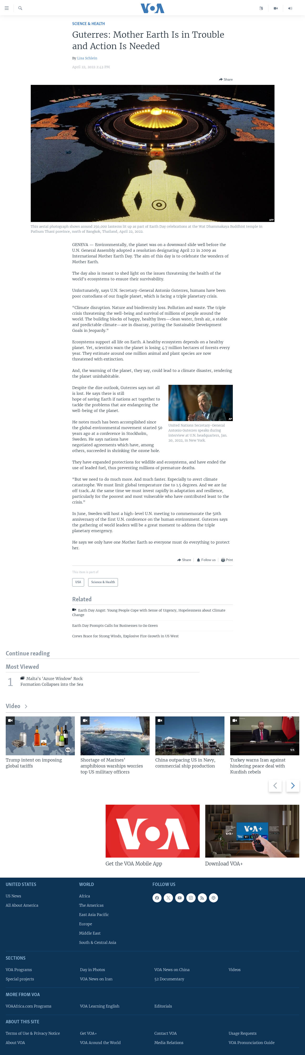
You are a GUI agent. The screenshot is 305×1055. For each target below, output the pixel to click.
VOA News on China (172, 970)
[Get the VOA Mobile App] (153, 831)
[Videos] (276, 8)
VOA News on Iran (96, 979)
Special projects (20, 979)
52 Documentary (169, 979)
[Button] (226, 79)
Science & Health (88, 24)
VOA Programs (19, 970)
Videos (235, 970)
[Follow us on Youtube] (179, 897)
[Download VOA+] (252, 831)
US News (13, 896)
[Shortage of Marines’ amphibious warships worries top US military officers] (115, 735)
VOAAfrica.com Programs (28, 1006)
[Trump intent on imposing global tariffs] (40, 735)
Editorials (163, 1006)
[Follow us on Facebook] (157, 897)
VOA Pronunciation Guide (251, 1042)
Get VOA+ (88, 1033)
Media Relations (168, 1042)
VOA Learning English (99, 1006)
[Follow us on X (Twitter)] (168, 897)
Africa (84, 896)
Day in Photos (92, 970)
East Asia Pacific (94, 914)
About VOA (15, 1042)
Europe (85, 924)
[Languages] (261, 8)
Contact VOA (165, 1033)
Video (13, 706)
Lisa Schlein (87, 58)
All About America (22, 905)
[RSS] (202, 897)
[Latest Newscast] (290, 8)
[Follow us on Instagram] (190, 897)
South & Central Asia (97, 943)
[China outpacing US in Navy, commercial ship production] (189, 735)
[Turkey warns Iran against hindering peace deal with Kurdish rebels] (264, 735)
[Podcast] (213, 897)
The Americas (91, 905)
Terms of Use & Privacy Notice (33, 1033)
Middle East (90, 933)
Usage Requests (243, 1033)
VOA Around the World (100, 1042)
